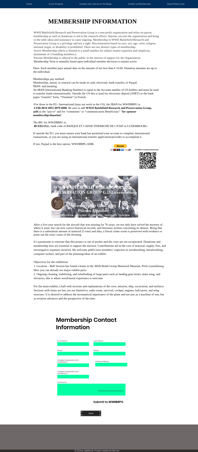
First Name (62, 341)
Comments (62, 382)
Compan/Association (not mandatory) (67, 361)
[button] (120, 147)
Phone (96, 351)
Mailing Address (102, 362)
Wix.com (115, 451)
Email (59, 351)
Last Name (98, 341)
